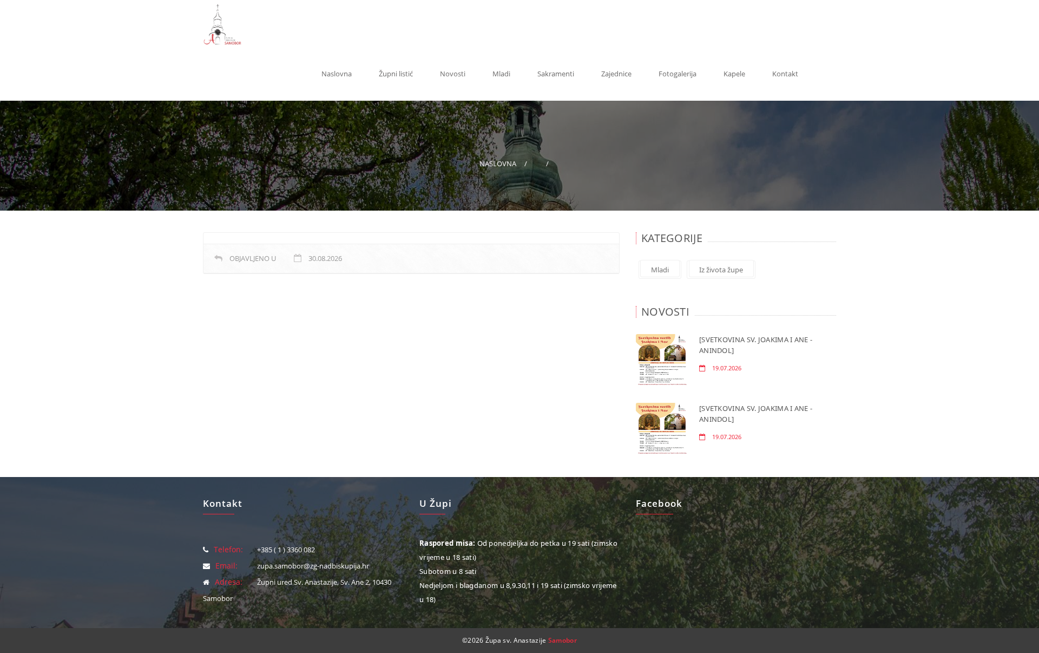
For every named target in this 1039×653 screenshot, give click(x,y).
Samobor (562, 640)
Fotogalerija (677, 74)
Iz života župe (721, 270)
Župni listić (396, 74)
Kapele (734, 74)
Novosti (452, 74)
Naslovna (336, 74)
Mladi (501, 74)
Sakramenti (555, 74)
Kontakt (785, 74)
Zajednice (616, 74)
